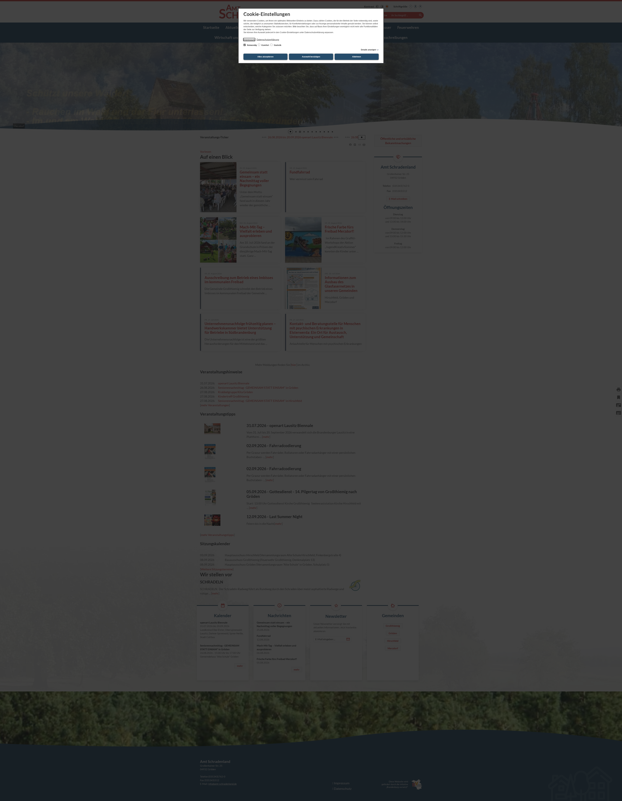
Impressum (249, 39)
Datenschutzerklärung (268, 39)
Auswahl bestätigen (311, 57)
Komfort (265, 45)
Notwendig (252, 45)
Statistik (277, 45)
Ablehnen (356, 57)
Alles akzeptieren (265, 57)
